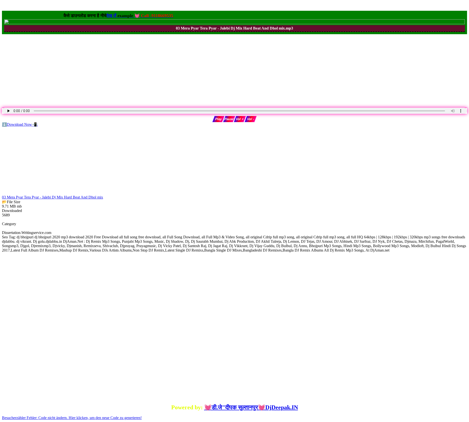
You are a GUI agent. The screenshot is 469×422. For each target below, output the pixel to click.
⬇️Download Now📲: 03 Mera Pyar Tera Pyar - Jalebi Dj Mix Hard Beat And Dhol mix (52, 160)
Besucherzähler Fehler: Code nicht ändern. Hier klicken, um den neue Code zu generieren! (72, 418)
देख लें (133, 15)
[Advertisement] (148, 68)
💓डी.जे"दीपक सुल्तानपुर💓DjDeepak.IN (251, 407)
